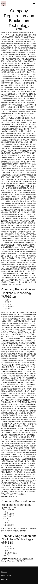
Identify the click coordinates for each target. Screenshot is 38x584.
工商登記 (19, 157)
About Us (4, 579)
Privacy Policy (6, 575)
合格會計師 (8, 467)
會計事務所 (30, 98)
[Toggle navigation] (34, 3)
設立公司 (24, 278)
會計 (25, 78)
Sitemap (4, 572)
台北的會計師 (11, 448)
